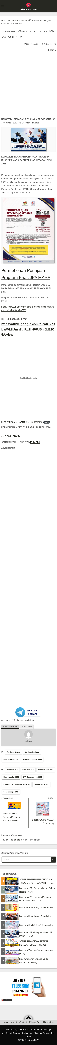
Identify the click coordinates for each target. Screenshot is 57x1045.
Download (46, 422)
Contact (23, 1022)
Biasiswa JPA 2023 (45, 770)
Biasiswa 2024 (28, 770)
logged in (18, 840)
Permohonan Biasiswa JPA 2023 (16, 784)
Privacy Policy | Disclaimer (41, 1022)
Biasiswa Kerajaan (10, 760)
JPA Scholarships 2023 (32, 777)
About (14, 1022)
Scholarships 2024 (11, 792)
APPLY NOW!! (12, 436)
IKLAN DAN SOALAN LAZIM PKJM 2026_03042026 (21, 422)
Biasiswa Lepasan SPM (32, 760)
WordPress (22, 1029)
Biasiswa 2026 (28, 9)
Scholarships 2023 (41, 784)
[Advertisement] (28, 86)
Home (5, 1022)
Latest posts (26, 726)
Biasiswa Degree (13, 752)
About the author (10, 726)
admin (53, 50)
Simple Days (45, 1029)
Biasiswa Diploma (32, 752)
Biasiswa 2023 (12, 770)
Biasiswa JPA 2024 (11, 777)
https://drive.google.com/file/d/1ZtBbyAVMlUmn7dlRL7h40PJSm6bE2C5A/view (28, 329)
